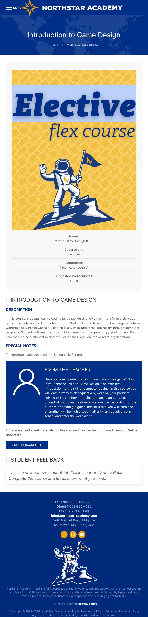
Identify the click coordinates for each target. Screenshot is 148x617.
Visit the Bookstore (27, 444)
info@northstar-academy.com (74, 516)
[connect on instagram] (73, 534)
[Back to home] (74, 7)
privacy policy (87, 603)
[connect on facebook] (64, 534)
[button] (13, 7)
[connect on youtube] (81, 534)
